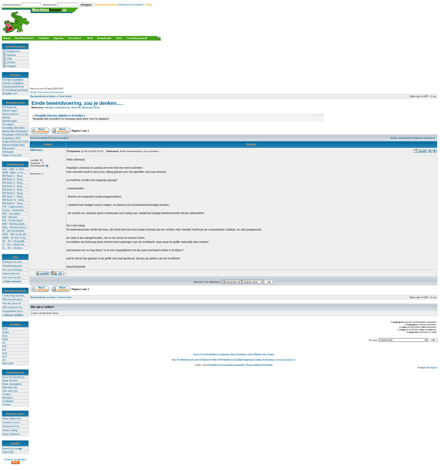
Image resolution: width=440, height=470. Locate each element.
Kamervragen (9, 110)
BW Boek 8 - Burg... (13, 203)
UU (4, 349)
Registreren (13, 51)
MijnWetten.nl (270, 360)
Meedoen (7, 397)
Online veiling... (11, 430)
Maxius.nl (205, 359)
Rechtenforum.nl (226, 359)
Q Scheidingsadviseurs (15, 90)
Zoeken (11, 62)
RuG (5, 335)
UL (4, 342)
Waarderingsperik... (13, 265)
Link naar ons (9, 390)
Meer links (8, 363)
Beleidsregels (9, 121)
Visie (232, 354)
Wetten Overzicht (12, 155)
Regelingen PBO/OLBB (15, 134)
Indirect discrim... (12, 273)
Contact (6, 404)
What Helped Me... (13, 418)
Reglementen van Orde (15, 141)
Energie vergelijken (12, 79)
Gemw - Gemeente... (14, 210)
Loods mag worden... (14, 295)
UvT (4, 356)
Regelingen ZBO (11, 138)
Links (249, 354)
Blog (149, 4)
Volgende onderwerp (423, 138)
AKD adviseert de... (13, 307)
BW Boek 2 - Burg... (13, 179)
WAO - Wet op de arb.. (15, 234)
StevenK (76, 107)
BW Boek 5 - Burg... (13, 189)
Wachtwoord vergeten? (132, 4)
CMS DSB (8, 452)
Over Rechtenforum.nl (210, 354)
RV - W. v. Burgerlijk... (14, 241)
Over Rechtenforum (13, 377)
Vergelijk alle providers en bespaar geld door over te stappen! (71, 118)
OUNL (5, 332)
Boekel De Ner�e (12, 448)
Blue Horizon (431, 367)
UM (4, 346)
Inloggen (11, 66)
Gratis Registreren (106, 4)
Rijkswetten (8, 148)
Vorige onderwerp (400, 138)
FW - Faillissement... (13, 206)
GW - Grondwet (11, 213)
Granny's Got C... (12, 422)
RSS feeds (267, 365)
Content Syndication (15, 459)
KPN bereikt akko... (13, 299)
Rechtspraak (9, 107)
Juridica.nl (259, 359)
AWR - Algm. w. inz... (13, 172)
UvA (4, 353)
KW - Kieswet (9, 217)
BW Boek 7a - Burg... (14, 199)
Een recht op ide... (13, 277)
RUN (5, 339)
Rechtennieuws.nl (185, 359)
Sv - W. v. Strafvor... (13, 248)
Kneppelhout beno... (14, 311)
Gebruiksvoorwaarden (234, 365)
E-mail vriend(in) (59, 138)
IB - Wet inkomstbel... (14, 230)
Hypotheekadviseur (13, 86)
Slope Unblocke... (12, 434)
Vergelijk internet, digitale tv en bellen (59, 115)
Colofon (6, 394)
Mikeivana (36, 150)
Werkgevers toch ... (14, 262)
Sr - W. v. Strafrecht (13, 244)
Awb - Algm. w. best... (14, 169)
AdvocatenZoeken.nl (286, 360)
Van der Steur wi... (13, 303)
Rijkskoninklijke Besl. (13, 145)
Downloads (241, 354)
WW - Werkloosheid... (14, 224)
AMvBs (6, 117)
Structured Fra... (12, 426)
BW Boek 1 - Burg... (13, 175)
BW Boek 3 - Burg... (13, 182)
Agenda (11, 55)
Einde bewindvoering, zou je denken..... (77, 103)
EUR (5, 329)
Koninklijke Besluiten (13, 127)
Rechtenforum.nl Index (43, 96)
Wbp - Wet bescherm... (15, 227)
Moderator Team (91, 107)
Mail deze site (9, 387)
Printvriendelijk (39, 138)
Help (9, 58)
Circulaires (8, 124)
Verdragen (8, 151)
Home (196, 354)
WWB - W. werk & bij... (14, 237)
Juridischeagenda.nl (244, 359)
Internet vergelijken (12, 83)
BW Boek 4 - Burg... (13, 186)
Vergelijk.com (9, 93)
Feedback (8, 401)
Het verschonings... (13, 269)
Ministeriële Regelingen (15, 131)
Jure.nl (197, 359)
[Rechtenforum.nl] (16, 33)
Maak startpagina (12, 384)
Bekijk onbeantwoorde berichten (47, 92)
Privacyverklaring (253, 365)
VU (4, 360)
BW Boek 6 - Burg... (13, 193)
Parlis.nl (214, 359)
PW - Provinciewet (12, 220)
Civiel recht (64, 96)
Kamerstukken (10, 114)
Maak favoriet (9, 380)
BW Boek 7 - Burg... (13, 196)
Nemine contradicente (57, 107)
